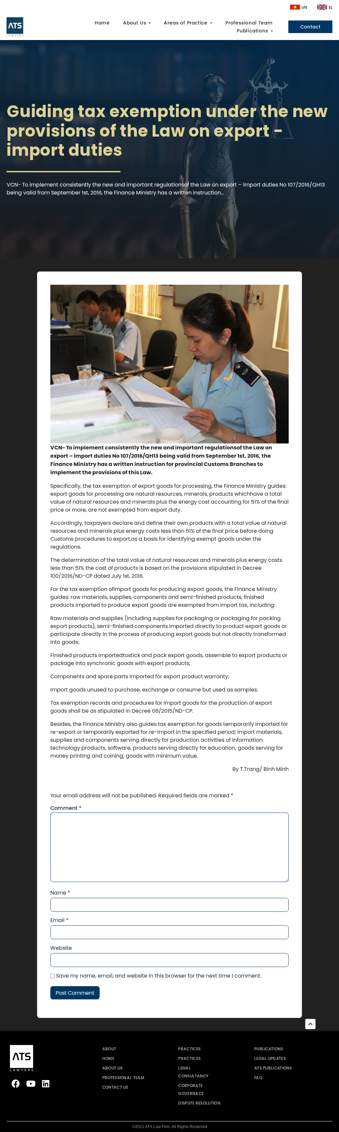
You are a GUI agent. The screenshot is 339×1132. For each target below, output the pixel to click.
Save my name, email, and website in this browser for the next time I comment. (158, 975)
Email (59, 920)
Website (61, 947)
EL (330, 8)
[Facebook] (16, 1083)
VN (304, 8)
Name (60, 892)
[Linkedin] (45, 1083)
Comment (65, 808)
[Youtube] (30, 1083)
